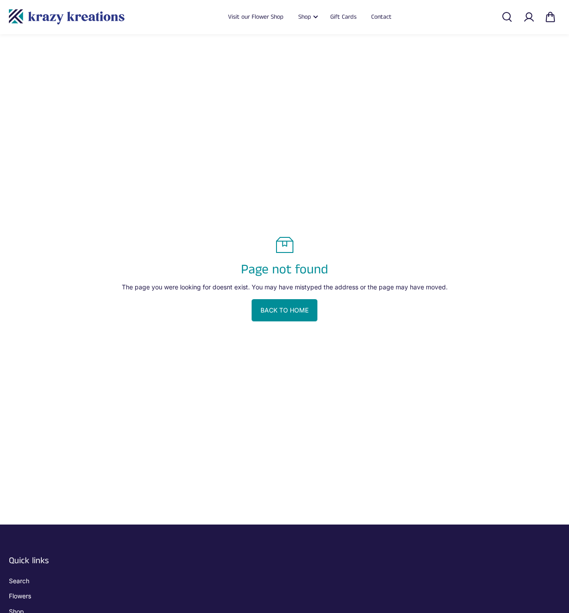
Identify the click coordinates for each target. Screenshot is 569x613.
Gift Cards (343, 16)
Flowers (20, 596)
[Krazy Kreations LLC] (66, 16)
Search (19, 581)
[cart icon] (550, 17)
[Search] (507, 17)
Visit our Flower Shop (256, 16)
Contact (381, 16)
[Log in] (528, 17)
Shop (304, 16)
